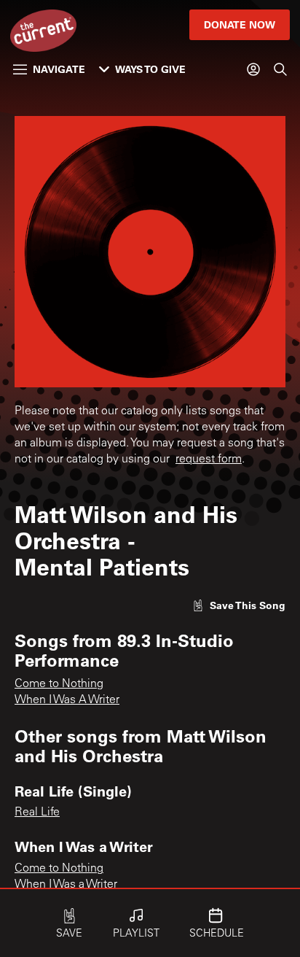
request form (208, 459)
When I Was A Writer (67, 700)
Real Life (37, 812)
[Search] (280, 69)
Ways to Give (150, 69)
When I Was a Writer (66, 885)
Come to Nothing (59, 684)
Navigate (59, 69)
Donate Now (239, 24)
